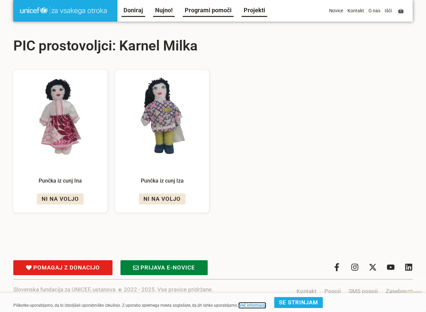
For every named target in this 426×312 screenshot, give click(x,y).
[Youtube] (391, 267)
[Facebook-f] (337, 267)
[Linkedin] (409, 267)
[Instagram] (355, 267)
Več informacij (252, 305)
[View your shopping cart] (401, 11)
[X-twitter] (373, 267)
